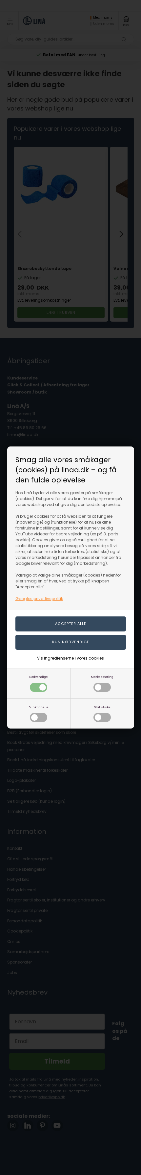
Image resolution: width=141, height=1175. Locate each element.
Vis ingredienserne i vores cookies (70, 658)
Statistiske (102, 707)
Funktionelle (39, 707)
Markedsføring (102, 677)
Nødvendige (38, 677)
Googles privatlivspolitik (39, 598)
